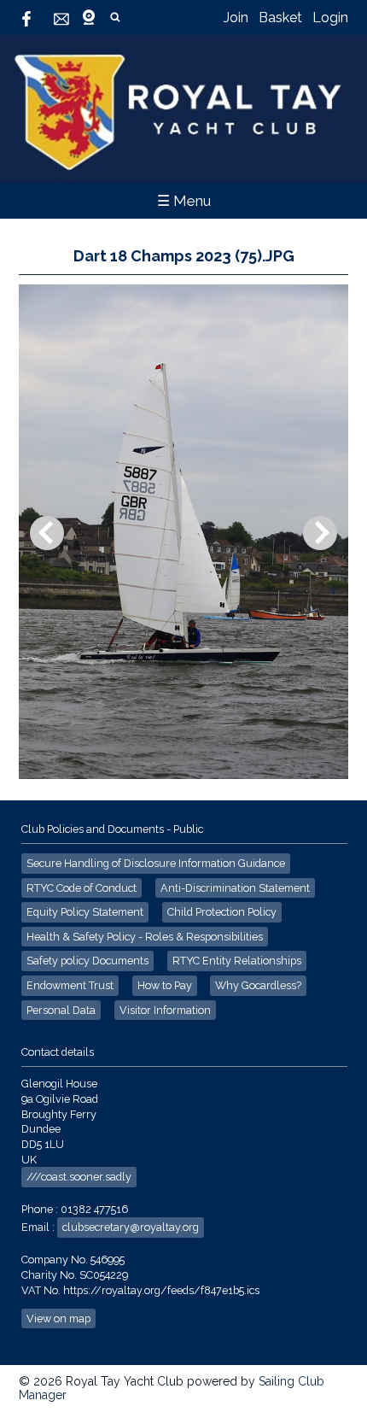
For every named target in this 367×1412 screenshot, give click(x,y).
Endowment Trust (70, 985)
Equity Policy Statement (84, 911)
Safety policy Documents (87, 960)
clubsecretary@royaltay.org (130, 1227)
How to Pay (164, 985)
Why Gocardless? (258, 985)
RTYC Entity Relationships (236, 960)
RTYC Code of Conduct (81, 888)
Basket (280, 17)
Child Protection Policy (222, 911)
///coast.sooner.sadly (78, 1176)
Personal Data (61, 1010)
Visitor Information (165, 1010)
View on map (58, 1318)
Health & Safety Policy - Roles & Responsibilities (144, 936)
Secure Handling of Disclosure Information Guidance (155, 863)
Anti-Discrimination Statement (235, 888)
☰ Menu (184, 200)
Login (330, 17)
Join (236, 17)
